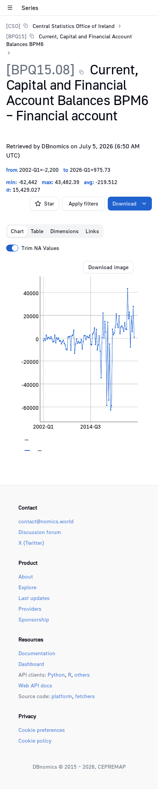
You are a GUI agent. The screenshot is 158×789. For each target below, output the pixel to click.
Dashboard (31, 664)
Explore (27, 587)
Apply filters (83, 203)
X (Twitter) (31, 542)
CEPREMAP (112, 766)
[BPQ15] (16, 36)
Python (56, 674)
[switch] (12, 248)
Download (124, 203)
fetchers (85, 696)
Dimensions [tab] (64, 231)
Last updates (33, 598)
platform (61, 696)
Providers (29, 608)
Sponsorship (33, 619)
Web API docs (35, 685)
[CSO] (13, 26)
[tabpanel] (79, 356)
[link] (60, 26)
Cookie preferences (41, 730)
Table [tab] (37, 231)
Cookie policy (34, 740)
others (82, 674)
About (25, 576)
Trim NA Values (40, 248)
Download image (108, 267)
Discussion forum (39, 532)
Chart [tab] (17, 231)
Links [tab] (92, 231)
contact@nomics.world (46, 521)
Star (49, 203)
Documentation (36, 653)
